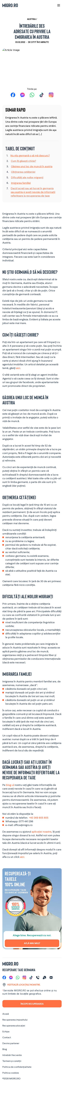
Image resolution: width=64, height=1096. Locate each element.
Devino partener (10, 1043)
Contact (6, 1037)
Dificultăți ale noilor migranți (27, 177)
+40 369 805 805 (38, 817)
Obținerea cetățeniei (23, 171)
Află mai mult (32, 943)
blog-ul (10, 784)
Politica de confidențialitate (16, 1066)
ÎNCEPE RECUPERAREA (32, 1003)
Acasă (5, 1013)
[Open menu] (59, 5)
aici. (22, 856)
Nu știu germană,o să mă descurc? (30, 155)
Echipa (5, 1031)
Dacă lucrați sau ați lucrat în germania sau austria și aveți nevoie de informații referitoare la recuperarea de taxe (33, 192)
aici (18, 368)
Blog (4, 1049)
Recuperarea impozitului (15, 1019)
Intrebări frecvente (12, 1055)
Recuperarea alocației (13, 1025)
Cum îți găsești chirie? (23, 160)
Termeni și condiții (11, 1060)
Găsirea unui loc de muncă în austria (31, 166)
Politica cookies (10, 1072)
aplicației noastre (41, 831)
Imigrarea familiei (21, 182)
